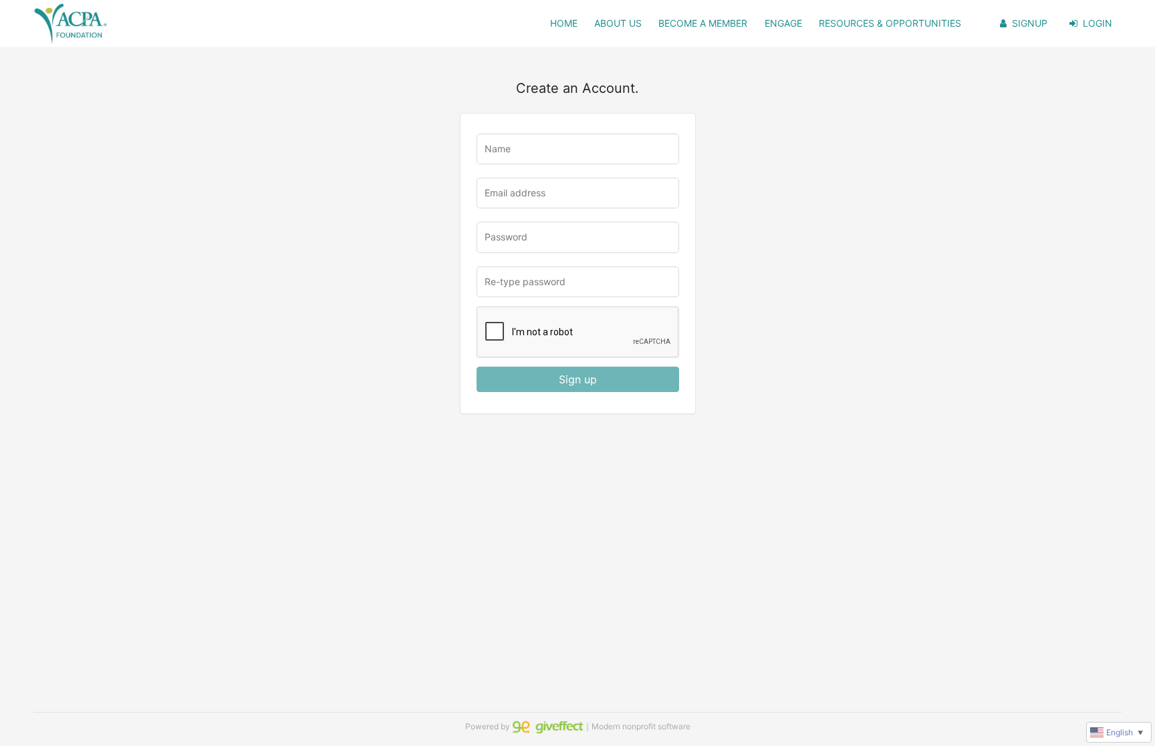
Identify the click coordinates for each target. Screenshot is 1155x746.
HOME (564, 23)
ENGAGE (783, 23)
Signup (1029, 23)
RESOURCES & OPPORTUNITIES (890, 23)
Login (1097, 23)
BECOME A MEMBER (702, 23)
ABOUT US (618, 23)
